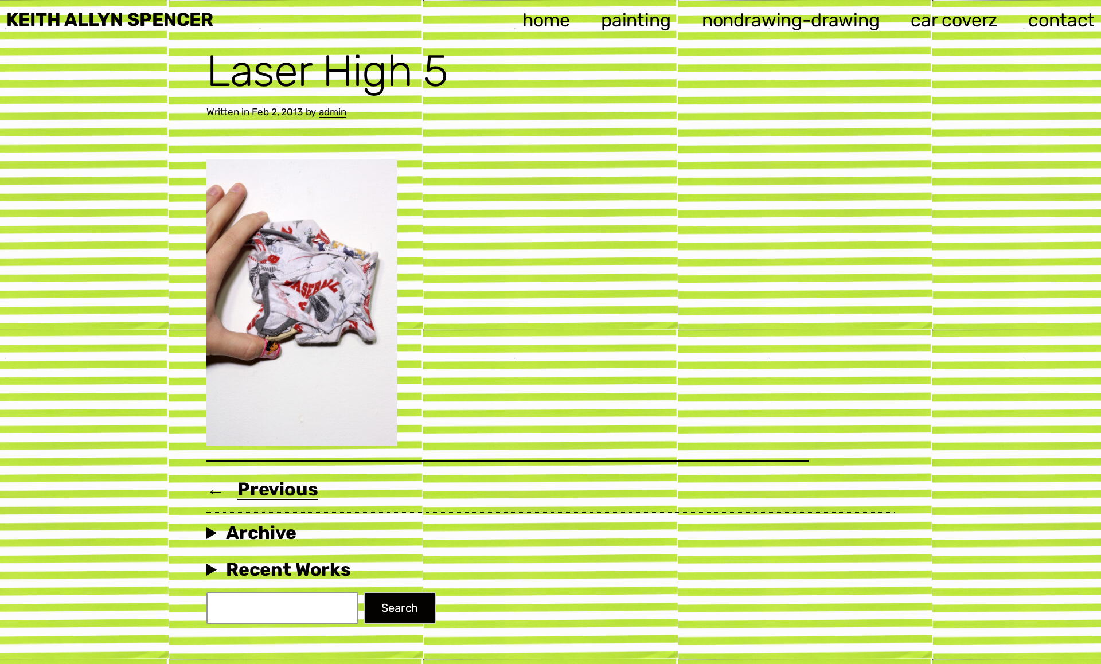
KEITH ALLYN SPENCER (109, 19)
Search (399, 608)
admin (332, 112)
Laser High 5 (327, 71)
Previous (277, 489)
